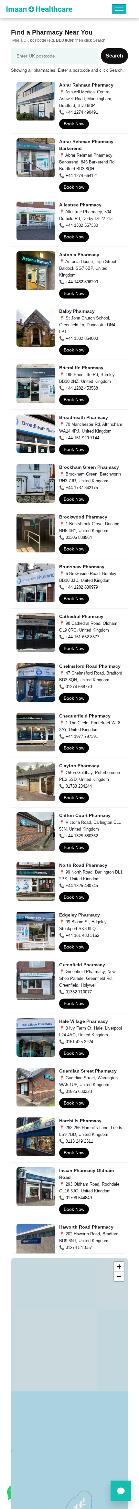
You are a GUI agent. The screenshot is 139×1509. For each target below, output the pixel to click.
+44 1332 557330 (82, 225)
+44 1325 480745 (82, 885)
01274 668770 (79, 686)
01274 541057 (79, 1247)
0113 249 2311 (79, 1141)
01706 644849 (79, 1197)
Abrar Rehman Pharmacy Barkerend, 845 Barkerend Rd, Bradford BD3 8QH (87, 162)
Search (114, 55)
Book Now (74, 123)
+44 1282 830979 (82, 587)
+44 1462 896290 (82, 281)
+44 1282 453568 (82, 388)
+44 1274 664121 (82, 175)
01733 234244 (79, 786)
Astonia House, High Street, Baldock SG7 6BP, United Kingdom (88, 268)
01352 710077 (79, 992)
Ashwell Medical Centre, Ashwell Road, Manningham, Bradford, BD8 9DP (85, 98)
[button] (119, 1267)
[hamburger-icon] (119, 9)
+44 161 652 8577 (82, 636)
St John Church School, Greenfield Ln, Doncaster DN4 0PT (87, 325)
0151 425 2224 (79, 1041)
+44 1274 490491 (82, 112)
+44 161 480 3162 (82, 935)
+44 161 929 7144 (82, 437)
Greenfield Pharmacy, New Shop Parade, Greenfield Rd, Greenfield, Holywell (87, 978)
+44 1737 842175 (82, 487)
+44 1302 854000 (82, 338)
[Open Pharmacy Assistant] (121, 1491)
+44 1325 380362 (82, 835)
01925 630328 (79, 1091)
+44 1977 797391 (82, 736)
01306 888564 (79, 537)
